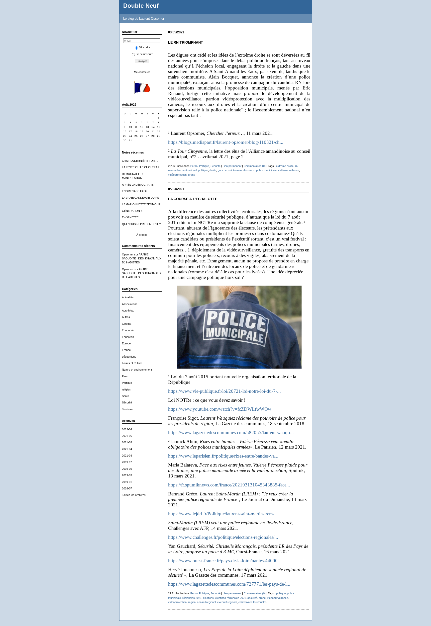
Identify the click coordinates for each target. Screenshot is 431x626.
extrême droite (285, 165)
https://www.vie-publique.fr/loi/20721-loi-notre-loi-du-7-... (224, 391)
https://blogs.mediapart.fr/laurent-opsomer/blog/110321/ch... (225, 142)
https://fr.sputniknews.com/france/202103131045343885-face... (229, 484)
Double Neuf (141, 5)
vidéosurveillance (288, 170)
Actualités (128, 297)
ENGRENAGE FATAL (135, 191)
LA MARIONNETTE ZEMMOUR (141, 204)
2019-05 (127, 468)
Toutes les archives (134, 494)
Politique (127, 382)
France (126, 349)
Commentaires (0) (255, 165)
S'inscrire (144, 47)
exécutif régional (227, 602)
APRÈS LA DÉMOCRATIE (137, 184)
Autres (126, 316)
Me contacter (142, 72)
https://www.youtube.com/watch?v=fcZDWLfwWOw (219, 409)
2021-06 (127, 435)
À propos (141, 234)
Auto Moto (128, 310)
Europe (126, 343)
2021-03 (127, 455)
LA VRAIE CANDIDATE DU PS (140, 197)
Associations (129, 304)
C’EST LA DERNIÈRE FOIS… (140, 160)
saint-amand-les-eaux (241, 170)
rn (296, 165)
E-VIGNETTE (130, 217)
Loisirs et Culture (132, 363)
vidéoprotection (177, 174)
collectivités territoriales (252, 602)
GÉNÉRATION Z (132, 210)
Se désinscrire (144, 54)
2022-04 (127, 429)
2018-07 (127, 488)
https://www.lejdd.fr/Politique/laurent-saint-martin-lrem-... (223, 513)
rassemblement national (182, 170)
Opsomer (127, 254)
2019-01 (127, 481)
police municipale (266, 170)
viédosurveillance (277, 597)
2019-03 (127, 475)
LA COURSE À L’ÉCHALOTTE (192, 199)
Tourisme (127, 409)
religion (126, 389)
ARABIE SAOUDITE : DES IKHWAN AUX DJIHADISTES (141, 258)
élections (208, 597)
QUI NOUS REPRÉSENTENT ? (141, 224)
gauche (222, 170)
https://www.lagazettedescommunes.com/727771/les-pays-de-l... (229, 584)
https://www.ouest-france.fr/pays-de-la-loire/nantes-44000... (224, 560)
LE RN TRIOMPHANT (185, 42)
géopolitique (129, 356)
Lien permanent (232, 165)
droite (213, 170)
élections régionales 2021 (230, 597)
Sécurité (127, 402)
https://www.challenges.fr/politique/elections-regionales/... (223, 537)
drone (191, 174)
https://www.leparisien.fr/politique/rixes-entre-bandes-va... (223, 456)
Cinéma (126, 323)
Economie (128, 330)
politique (203, 170)
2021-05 (127, 442)
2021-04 (127, 449)
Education (128, 336)
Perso (125, 376)
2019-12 (127, 462)
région (192, 602)
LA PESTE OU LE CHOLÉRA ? (140, 167)
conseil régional (206, 602)
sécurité (252, 597)
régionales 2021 (192, 597)
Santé (125, 395)
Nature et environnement (137, 369)
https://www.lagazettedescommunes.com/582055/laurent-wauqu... (231, 432)
